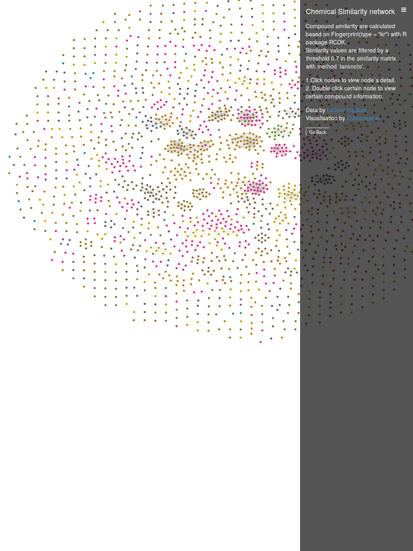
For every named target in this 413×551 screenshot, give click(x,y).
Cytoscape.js (363, 118)
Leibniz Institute (347, 110)
